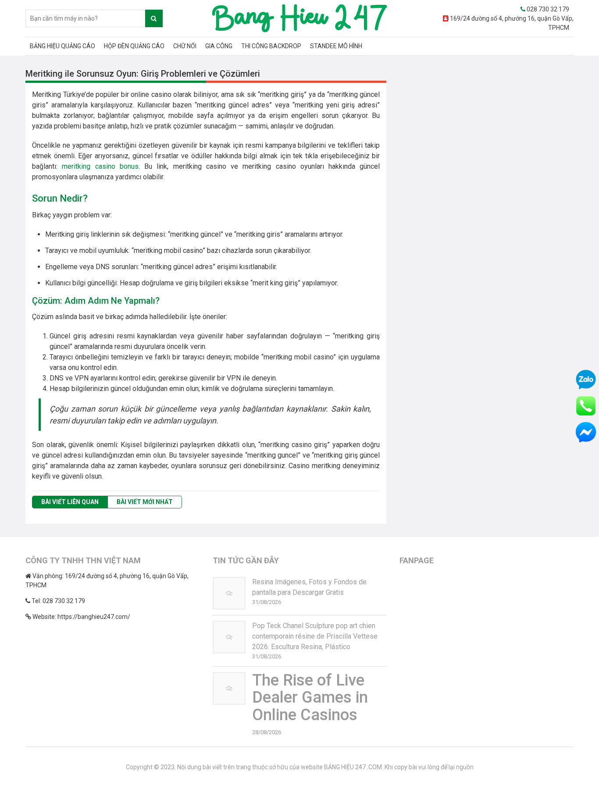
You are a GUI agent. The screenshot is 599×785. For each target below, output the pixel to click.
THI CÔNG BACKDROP (271, 46)
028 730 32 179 (547, 9)
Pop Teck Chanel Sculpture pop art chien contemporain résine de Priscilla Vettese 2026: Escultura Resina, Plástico (315, 636)
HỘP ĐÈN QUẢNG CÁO (134, 46)
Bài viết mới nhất (145, 501)
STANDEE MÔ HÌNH (336, 46)
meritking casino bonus (100, 166)
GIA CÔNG (218, 46)
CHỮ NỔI (184, 46)
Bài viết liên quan (70, 501)
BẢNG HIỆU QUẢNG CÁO (62, 46)
